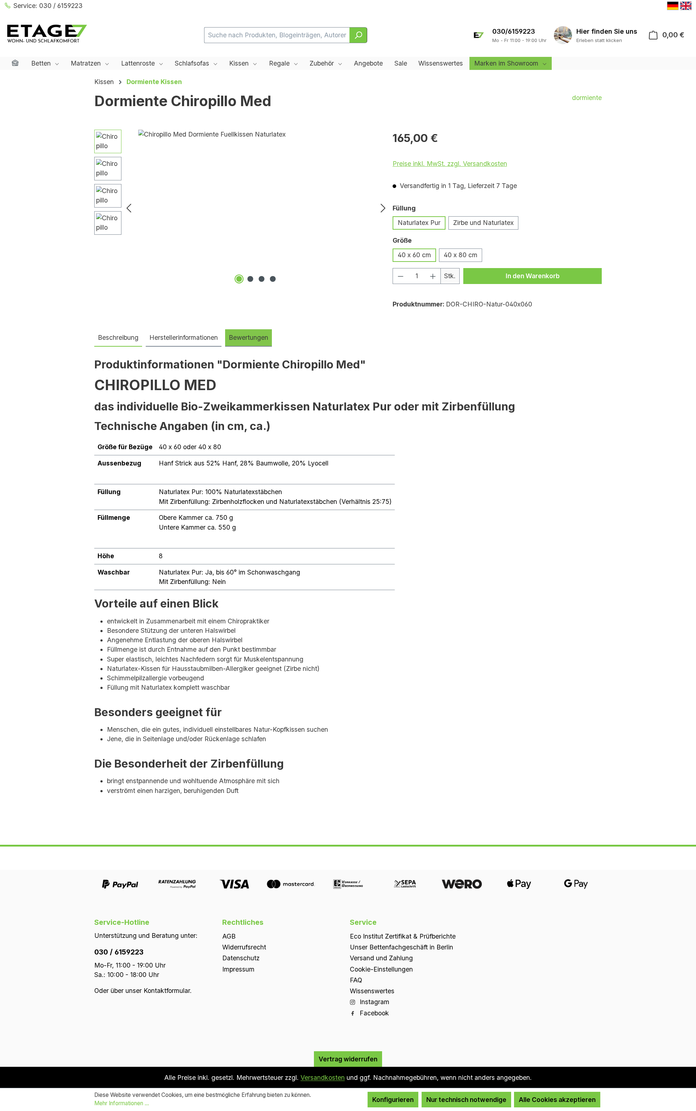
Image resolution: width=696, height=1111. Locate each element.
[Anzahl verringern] (400, 276)
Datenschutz (241, 958)
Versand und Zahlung (381, 958)
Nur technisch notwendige (466, 1099)
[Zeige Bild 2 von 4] (250, 279)
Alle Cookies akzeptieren (557, 1099)
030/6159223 (513, 31)
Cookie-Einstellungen (381, 969)
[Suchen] (358, 35)
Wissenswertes (372, 991)
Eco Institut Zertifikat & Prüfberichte (403, 936)
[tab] (118, 338)
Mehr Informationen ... (121, 1103)
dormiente (587, 97)
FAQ (356, 979)
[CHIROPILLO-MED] (256, 207)
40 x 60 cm (414, 255)
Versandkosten (323, 1077)
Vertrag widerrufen (348, 1058)
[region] (241, 207)
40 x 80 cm (460, 255)
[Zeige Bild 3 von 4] (261, 279)
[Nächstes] (383, 208)
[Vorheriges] (128, 208)
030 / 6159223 (119, 951)
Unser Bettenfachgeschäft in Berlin (401, 947)
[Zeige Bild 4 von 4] (273, 279)
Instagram (373, 1002)
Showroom (606, 31)
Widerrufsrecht (244, 947)
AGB (229, 936)
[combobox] (277, 35)
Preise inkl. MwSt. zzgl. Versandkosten (450, 163)
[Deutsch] (673, 5)
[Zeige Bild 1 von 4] (239, 279)
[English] (686, 5)
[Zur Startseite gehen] (47, 33)
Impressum (238, 969)
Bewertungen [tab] (248, 337)
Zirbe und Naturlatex (483, 222)
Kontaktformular (167, 990)
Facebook (373, 1012)
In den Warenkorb (533, 276)
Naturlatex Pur (419, 222)
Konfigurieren (393, 1099)
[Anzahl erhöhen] (433, 276)
